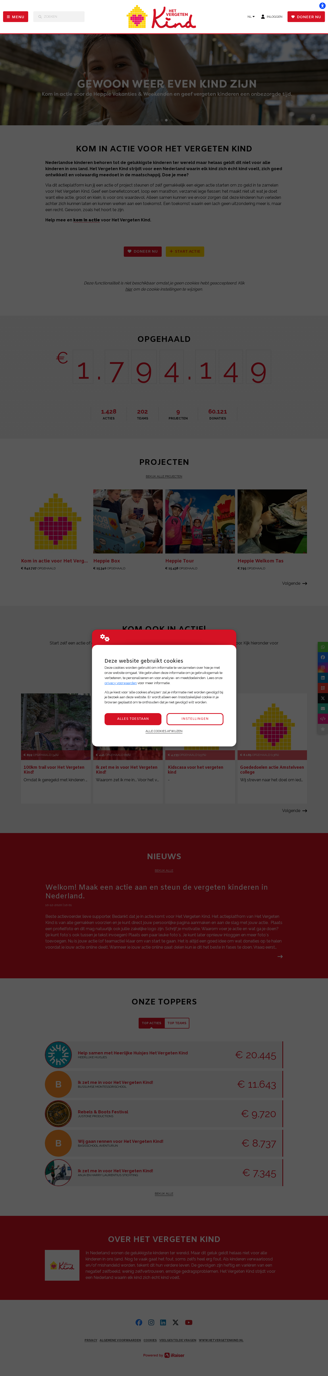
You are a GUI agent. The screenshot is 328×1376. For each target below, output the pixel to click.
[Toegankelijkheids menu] (322, 6)
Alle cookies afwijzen (164, 731)
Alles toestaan (133, 719)
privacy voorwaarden (121, 683)
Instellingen (195, 719)
